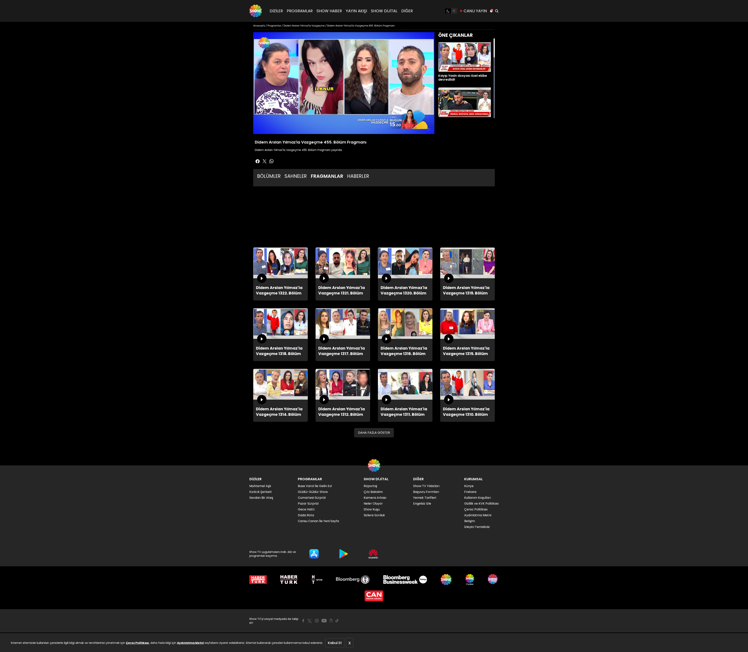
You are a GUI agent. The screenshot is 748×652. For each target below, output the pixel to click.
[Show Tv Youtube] (324, 620)
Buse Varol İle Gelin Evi (315, 486)
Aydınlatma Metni (190, 643)
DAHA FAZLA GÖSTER (374, 432)
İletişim (469, 521)
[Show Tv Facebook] (303, 620)
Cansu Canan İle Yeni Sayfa (318, 521)
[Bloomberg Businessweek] (405, 579)
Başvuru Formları (426, 492)
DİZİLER (276, 11)
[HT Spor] (316, 579)
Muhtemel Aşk (260, 486)
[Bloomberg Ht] (353, 579)
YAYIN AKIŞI (356, 11)
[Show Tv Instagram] (316, 620)
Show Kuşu (372, 509)
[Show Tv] (255, 11)
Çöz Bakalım (373, 492)
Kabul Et (335, 642)
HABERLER (358, 176)
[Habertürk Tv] (288, 579)
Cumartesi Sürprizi (312, 497)
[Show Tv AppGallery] (373, 554)
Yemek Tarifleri (424, 497)
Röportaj (370, 486)
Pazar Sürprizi (308, 503)
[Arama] (497, 11)
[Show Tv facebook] (257, 161)
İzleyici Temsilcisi (477, 527)
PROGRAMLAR (300, 11)
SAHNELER (296, 176)
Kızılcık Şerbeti (260, 492)
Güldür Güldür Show (313, 492)
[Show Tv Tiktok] (337, 620)
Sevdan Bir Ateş (261, 497)
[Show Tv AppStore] (314, 554)
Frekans (470, 492)
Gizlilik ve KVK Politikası (481, 503)
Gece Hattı (306, 509)
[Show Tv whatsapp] (271, 161)
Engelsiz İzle (422, 503)
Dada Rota (306, 515)
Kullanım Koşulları (477, 497)
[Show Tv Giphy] (331, 620)
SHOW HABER (329, 11)
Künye (469, 486)
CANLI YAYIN (475, 11)
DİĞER (407, 11)
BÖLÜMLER (269, 176)
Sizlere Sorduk (374, 515)
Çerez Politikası (137, 643)
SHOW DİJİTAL (384, 11)
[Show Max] (493, 579)
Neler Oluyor (373, 503)
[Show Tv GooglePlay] (343, 554)
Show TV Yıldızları (426, 486)
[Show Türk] (469, 579)
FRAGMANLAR (327, 176)
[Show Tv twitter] (264, 161)
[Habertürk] (258, 579)
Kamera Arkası (375, 497)
